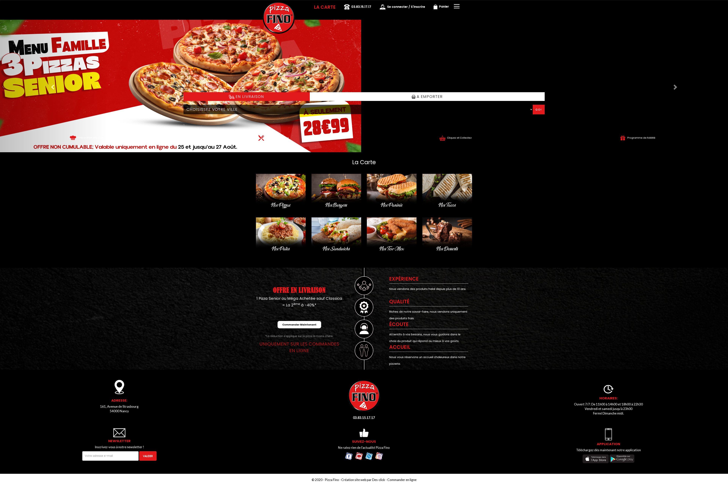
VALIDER (148, 456)
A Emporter (429, 96)
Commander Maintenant (299, 324)
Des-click (378, 480)
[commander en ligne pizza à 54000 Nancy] (364, 396)
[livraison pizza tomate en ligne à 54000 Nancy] (73, 137)
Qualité (399, 301)
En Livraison (249, 96)
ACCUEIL (399, 347)
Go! (538, 110)
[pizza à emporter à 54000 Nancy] (442, 137)
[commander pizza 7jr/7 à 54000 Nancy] (278, 5)
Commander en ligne (402, 480)
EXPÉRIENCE (404, 279)
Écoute (399, 324)
